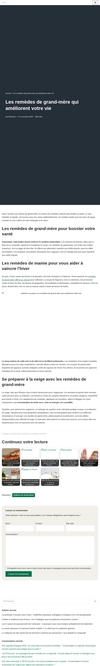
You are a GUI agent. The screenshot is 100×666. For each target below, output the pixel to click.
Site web (70, 523)
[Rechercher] (95, 601)
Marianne (12, 117)
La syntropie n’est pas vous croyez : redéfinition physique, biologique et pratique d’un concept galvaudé (46, 615)
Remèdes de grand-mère (23, 495)
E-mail (39, 523)
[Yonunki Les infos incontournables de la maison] (4, 2)
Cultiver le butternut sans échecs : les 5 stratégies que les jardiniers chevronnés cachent (40, 619)
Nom (8, 523)
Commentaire (11, 534)
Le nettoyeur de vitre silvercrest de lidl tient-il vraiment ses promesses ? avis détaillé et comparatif (44, 633)
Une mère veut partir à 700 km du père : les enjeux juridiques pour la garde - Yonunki (38, 661)
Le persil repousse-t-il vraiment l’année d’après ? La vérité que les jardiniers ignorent (38, 628)
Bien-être (38, 117)
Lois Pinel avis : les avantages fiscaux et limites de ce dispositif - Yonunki (33, 653)
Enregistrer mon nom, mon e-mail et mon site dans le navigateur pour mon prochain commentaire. (49, 568)
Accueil (8, 93)
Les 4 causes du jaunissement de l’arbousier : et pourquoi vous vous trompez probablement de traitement (47, 624)
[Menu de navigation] (95, 2)
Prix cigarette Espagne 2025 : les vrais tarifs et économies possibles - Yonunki (35, 646)
